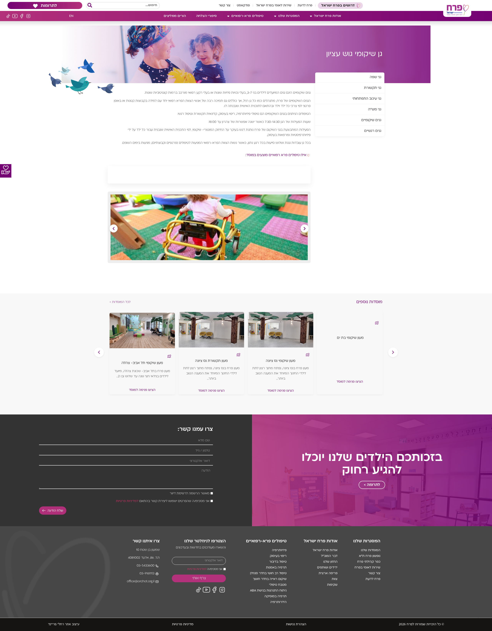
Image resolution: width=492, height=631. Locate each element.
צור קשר (224, 5)
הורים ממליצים (175, 16)
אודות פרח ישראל (327, 16)
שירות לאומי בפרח (367, 567)
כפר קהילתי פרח (368, 561)
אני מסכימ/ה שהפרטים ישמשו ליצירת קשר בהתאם (162, 501)
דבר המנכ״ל (329, 556)
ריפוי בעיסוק (278, 556)
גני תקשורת (372, 88)
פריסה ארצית (328, 573)
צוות (334, 579)
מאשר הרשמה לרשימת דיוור (189, 493)
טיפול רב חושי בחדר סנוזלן (268, 573)
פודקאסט (243, 5)
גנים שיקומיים (371, 120)
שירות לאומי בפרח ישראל (273, 5)
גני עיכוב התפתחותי (366, 99)
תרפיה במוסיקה (275, 596)
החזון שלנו (330, 561)
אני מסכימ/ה (204, 569)
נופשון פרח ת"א (369, 556)
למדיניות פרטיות (127, 501)
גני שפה (375, 77)
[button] (114, 228)
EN (71, 16)
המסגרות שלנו (288, 16)
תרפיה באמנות (276, 567)
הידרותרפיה (278, 602)
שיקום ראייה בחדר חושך (270, 579)
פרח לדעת (305, 5)
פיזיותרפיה (279, 550)
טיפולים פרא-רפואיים (247, 16)
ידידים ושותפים (327, 567)
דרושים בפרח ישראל (338, 5)
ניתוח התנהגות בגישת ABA (268, 590)
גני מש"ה (374, 109)
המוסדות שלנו (370, 550)
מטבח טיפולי (278, 584)
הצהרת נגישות (296, 624)
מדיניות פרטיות (182, 624)
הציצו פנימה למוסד (350, 381)
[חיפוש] (89, 5)
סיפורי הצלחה (206, 16)
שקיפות (332, 584)
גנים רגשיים (372, 131)
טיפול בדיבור (278, 561)
